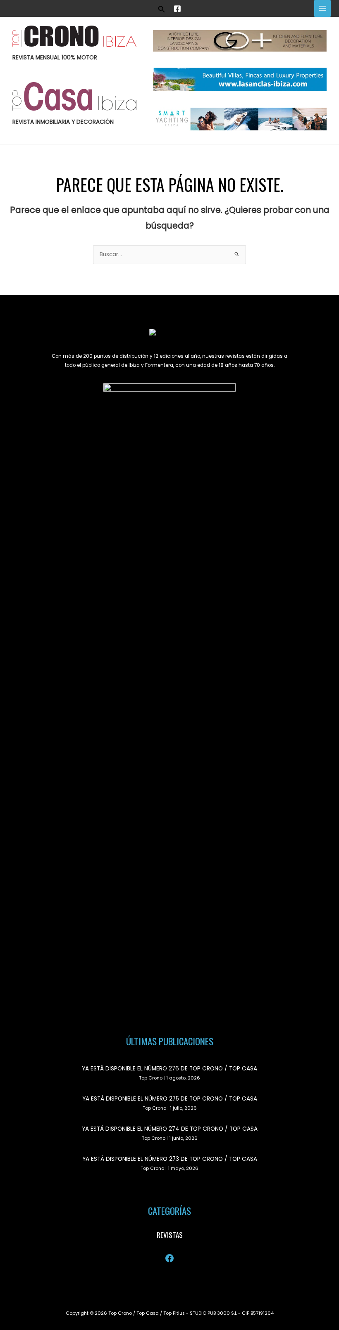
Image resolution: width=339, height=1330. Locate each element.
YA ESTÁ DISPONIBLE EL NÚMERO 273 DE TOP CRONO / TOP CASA (169, 1159)
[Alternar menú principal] (322, 8)
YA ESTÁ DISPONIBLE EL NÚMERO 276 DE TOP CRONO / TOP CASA (169, 1069)
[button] (161, 8)
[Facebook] (177, 8)
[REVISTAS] (170, 1235)
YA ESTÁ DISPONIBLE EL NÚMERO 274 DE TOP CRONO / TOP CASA (170, 1129)
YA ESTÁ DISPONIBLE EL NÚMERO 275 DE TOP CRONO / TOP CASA (169, 1099)
